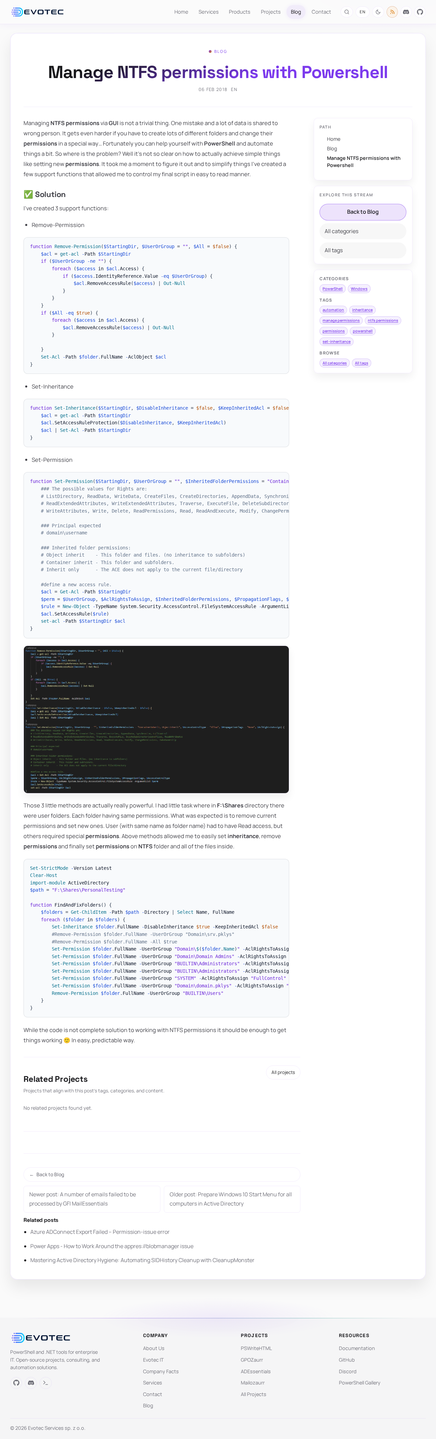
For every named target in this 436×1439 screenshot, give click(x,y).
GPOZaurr (252, 1360)
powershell (363, 330)
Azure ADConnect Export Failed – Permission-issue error (100, 1232)
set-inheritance (337, 341)
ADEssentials (256, 1371)
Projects (271, 11)
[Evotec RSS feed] (392, 12)
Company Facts (161, 1371)
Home (181, 11)
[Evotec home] (37, 11)
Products (239, 11)
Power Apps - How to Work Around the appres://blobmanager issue (111, 1246)
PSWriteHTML (256, 1348)
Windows (359, 288)
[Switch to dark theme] (378, 12)
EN (362, 12)
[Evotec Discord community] (406, 12)
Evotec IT (153, 1360)
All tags (334, 250)
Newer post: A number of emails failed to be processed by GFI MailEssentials (82, 1199)
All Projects (253, 1394)
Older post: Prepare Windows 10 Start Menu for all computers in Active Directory (231, 1199)
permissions (334, 330)
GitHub (347, 1360)
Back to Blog (363, 211)
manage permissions (341, 320)
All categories (341, 231)
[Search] (347, 11)
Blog (296, 11)
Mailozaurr (253, 1382)
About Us (154, 1348)
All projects (283, 1072)
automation (333, 309)
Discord (348, 1371)
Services (209, 11)
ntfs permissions (383, 320)
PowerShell (333, 288)
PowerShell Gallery (359, 1382)
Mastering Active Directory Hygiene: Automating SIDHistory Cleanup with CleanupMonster (142, 1260)
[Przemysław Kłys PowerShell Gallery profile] (45, 1383)
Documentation (357, 1348)
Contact (321, 11)
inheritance (362, 309)
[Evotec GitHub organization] (420, 12)
